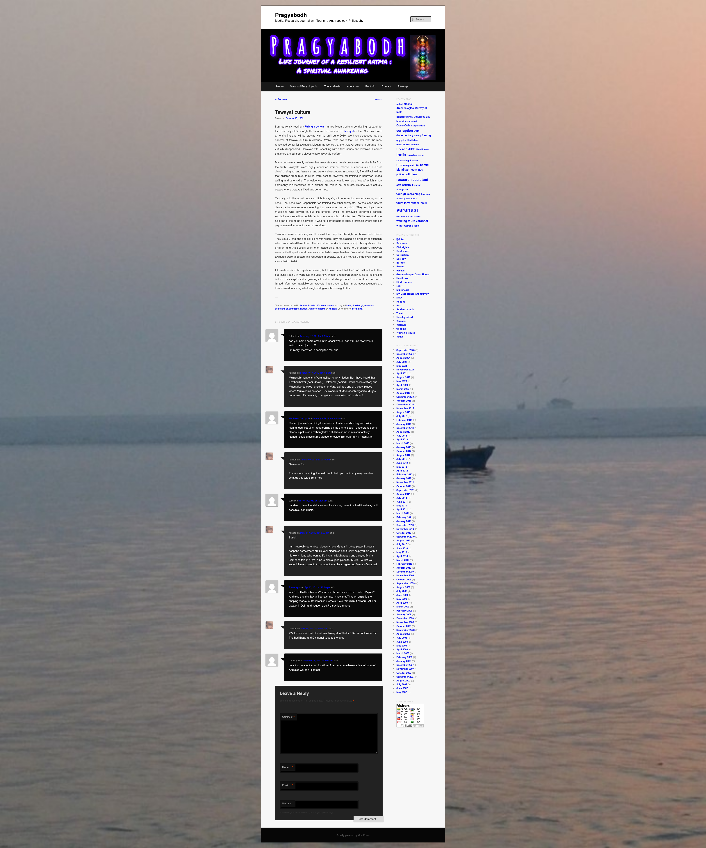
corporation (418, 125)
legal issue (411, 160)
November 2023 (405, 369)
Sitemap (403, 86)
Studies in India (307, 305)
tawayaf (348, 131)
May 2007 (401, 692)
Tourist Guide (332, 86)
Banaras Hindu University (410, 116)
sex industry (292, 308)
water (400, 225)
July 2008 (401, 637)
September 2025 (405, 350)
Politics (400, 301)
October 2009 (403, 579)
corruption (404, 130)
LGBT (399, 286)
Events (400, 266)
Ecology (401, 258)
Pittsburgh (357, 305)
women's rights (317, 308)
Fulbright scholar (314, 126)
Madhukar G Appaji (299, 418)
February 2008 (404, 657)
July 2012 (401, 459)
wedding (401, 328)
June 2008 (402, 641)
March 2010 (402, 560)
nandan (333, 308)
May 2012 (401, 466)
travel (423, 203)
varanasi (407, 209)
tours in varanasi (407, 203)
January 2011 (403, 521)
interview (412, 155)
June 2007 (402, 688)
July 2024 (401, 361)
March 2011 (402, 513)
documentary (404, 135)
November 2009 (405, 575)
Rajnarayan (295, 587)
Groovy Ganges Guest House (412, 274)
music (414, 169)
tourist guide (403, 198)
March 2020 (402, 389)
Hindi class (412, 140)
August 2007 (403, 680)
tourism (425, 194)
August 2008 (403, 633)
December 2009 (405, 571)
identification (422, 149)
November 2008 (405, 622)
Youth (399, 336)
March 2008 (402, 653)
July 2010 (401, 544)
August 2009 (403, 587)
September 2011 (405, 490)
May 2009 (401, 598)
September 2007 (405, 676)
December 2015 (405, 404)
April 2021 (402, 373)
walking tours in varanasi (408, 216)
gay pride (401, 140)
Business (401, 243)
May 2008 (401, 645)
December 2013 (405, 428)
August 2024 (403, 357)
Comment (288, 717)
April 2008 (402, 649)
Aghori (399, 104)
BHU (428, 116)
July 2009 (401, 591)
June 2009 (402, 595)
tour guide (402, 189)
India (348, 305)
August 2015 (403, 412)
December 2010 (405, 525)
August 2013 (403, 431)
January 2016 (403, 400)
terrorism (416, 185)
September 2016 (405, 396)
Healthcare (402, 278)
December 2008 (405, 618)
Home (280, 86)
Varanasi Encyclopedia (304, 86)
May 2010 (401, 552)
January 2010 (403, 567)
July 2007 (401, 684)
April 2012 (402, 470)
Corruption (402, 255)
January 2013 (403, 447)
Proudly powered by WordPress (353, 835)
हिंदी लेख (400, 239)
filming (426, 135)
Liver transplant (405, 165)
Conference (402, 251)
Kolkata (400, 160)
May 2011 (401, 505)
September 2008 (405, 630)
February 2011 (404, 517)
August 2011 (403, 494)
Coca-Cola (403, 125)
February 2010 (404, 564)
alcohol (408, 104)
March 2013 (402, 443)
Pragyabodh (291, 15)
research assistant (412, 179)
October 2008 (403, 626)
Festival (400, 270)
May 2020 (401, 381)
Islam (421, 155)
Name (287, 767)
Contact (386, 86)
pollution (410, 174)
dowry (417, 135)
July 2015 (401, 416)
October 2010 (403, 532)
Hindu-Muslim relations (407, 144)
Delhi (417, 131)
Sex (398, 305)
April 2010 (402, 556)
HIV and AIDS (405, 149)
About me (353, 86)
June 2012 (402, 462)
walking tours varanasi (412, 221)
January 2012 (403, 478)
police (400, 174)
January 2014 (403, 424)
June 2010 (402, 548)
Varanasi (401, 321)
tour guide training (408, 194)
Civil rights (402, 247)
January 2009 (403, 614)
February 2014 (404, 420)
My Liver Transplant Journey (412, 293)
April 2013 (402, 439)
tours (414, 198)
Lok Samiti (421, 165)
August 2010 (403, 540)
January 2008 (403, 661)
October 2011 (403, 486)
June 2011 (402, 501)
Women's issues (325, 305)
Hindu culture (404, 282)
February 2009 (404, 610)
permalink (357, 308)
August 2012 (403, 455)
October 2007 (403, 672)
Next (378, 99)
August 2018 (403, 393)
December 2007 (405, 665)
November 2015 (405, 408)
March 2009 (402, 606)
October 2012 (403, 451)
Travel (399, 313)
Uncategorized (404, 317)
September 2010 (405, 536)
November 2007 (405, 668)
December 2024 (405, 354)
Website (286, 803)
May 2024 (401, 365)
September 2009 (405, 583)
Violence (401, 324)
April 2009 (402, 602)
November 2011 (405, 482)
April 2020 (402, 385)
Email (287, 785)
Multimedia (402, 290)
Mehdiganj (403, 169)
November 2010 (405, 529)
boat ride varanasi (406, 121)
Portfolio (370, 86)
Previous (281, 99)
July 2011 (401, 497)
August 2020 (403, 377)
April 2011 (402, 509)
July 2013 (401, 435)
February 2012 (404, 474)
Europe (400, 262)
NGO (420, 169)
